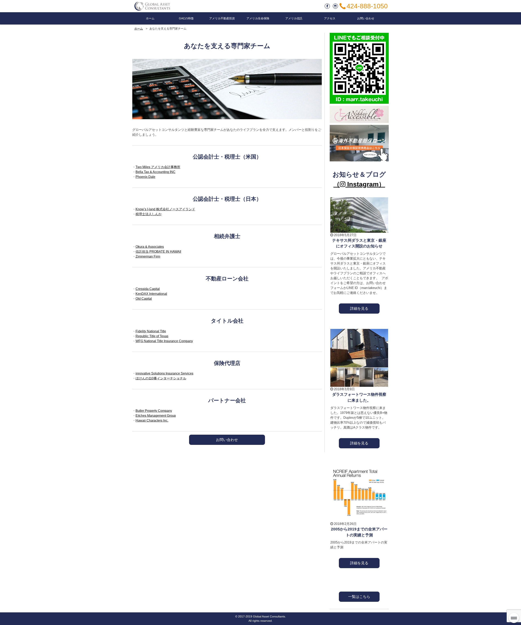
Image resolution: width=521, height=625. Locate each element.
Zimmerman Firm (148, 256)
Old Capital (144, 298)
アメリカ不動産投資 (222, 18)
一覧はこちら (359, 596)
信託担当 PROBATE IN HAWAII (158, 251)
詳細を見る (359, 308)
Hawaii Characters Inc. (152, 420)
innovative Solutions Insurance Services (164, 373)
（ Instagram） (359, 184)
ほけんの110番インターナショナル (161, 378)
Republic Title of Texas (152, 336)
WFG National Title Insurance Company (164, 341)
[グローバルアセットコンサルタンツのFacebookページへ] (327, 5)
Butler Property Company (154, 410)
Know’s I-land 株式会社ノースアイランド (165, 209)
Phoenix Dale (145, 177)
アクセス (329, 18)
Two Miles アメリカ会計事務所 (158, 167)
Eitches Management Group (156, 415)
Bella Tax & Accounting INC (155, 172)
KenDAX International (151, 293)
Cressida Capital (148, 289)
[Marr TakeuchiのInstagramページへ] (335, 5)
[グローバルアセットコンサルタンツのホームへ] (152, 6)
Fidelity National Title (151, 331)
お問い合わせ (365, 18)
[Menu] (514, 618)
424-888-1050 (367, 6)
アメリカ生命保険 (257, 18)
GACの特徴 (186, 18)
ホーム (150, 18)
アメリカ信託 (293, 18)
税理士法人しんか (149, 214)
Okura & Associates (150, 246)
